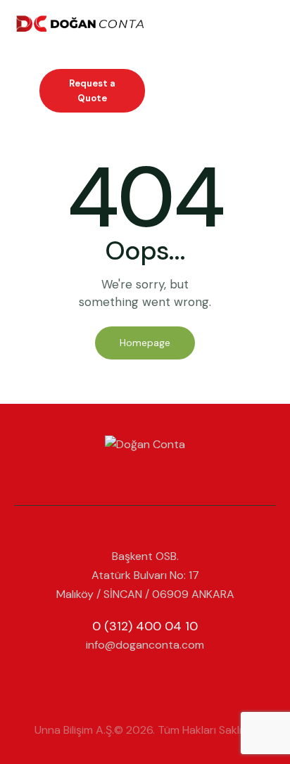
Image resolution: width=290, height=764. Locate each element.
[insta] (145, 682)
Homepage (145, 342)
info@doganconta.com (145, 644)
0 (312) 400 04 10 (145, 626)
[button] (271, 21)
